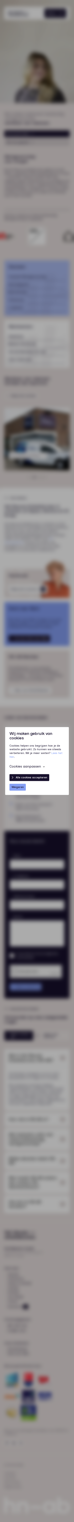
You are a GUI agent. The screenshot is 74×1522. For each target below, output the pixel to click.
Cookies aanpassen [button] (25, 766)
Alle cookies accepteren (31, 777)
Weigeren (18, 787)
